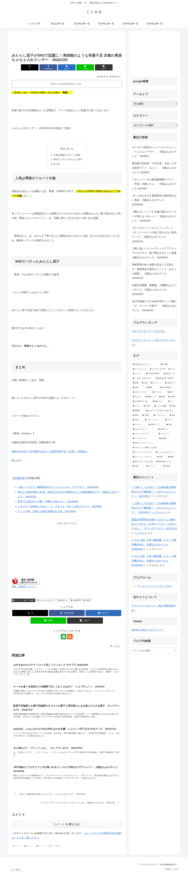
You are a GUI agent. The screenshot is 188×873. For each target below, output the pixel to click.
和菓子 (88, 600)
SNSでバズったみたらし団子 (67, 159)
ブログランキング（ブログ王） (148, 331)
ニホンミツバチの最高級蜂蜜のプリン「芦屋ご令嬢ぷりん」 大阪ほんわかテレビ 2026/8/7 (154, 184)
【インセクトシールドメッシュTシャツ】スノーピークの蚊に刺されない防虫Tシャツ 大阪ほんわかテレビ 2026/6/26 (154, 234)
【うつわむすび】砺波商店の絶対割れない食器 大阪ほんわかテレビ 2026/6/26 (154, 200)
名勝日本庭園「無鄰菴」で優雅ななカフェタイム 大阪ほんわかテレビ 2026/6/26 (154, 290)
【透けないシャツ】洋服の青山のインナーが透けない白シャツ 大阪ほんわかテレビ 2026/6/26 (154, 216)
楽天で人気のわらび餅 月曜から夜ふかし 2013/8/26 (48, 501)
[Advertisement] (67, 42)
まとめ (56, 164)
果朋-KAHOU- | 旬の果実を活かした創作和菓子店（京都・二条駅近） (50, 451)
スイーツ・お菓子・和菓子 (25, 600)
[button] (104, 67)
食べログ (17, 460)
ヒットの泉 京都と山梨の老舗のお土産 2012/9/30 (47, 511)
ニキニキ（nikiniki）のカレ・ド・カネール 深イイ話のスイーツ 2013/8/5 (60, 506)
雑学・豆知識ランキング (24, 586)
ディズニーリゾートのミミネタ (154, 586)
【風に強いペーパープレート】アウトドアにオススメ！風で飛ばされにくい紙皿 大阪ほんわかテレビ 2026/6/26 (155, 253)
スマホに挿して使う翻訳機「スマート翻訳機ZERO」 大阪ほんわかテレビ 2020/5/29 (153, 544)
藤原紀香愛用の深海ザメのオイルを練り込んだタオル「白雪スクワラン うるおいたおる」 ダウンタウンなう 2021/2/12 (154, 524)
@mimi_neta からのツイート (147, 629)
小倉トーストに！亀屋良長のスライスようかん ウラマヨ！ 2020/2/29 (58, 487)
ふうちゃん (158, 512)
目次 (62, 148)
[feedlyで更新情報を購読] (63, 636)
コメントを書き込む (67, 824)
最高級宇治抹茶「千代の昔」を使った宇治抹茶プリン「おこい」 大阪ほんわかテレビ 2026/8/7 (154, 168)
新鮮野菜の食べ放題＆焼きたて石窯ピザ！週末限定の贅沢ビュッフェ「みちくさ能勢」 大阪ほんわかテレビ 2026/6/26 (154, 271)
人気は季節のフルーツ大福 (66, 155)
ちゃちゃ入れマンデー (48, 600)
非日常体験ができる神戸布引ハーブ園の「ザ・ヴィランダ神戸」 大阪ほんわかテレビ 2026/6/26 (154, 306)
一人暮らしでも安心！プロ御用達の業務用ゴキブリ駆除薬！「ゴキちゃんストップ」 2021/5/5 (153, 492)
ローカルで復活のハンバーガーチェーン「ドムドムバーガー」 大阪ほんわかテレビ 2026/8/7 (154, 152)
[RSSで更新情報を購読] (70, 636)
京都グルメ (64, 600)
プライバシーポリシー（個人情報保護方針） (158, 864)
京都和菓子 (20, 478)
